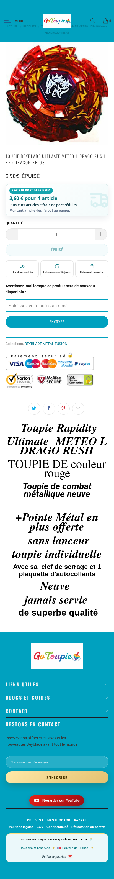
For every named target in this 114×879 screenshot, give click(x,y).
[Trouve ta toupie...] (95, 20)
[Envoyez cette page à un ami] (78, 409)
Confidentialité (57, 827)
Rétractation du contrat (88, 827)
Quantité (14, 223)
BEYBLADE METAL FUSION (46, 344)
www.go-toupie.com (67, 839)
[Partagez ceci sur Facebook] (49, 409)
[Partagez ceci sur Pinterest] (64, 409)
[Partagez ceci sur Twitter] (34, 409)
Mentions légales (21, 827)
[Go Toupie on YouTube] (56, 800)
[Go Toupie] (57, 21)
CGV (40, 827)
